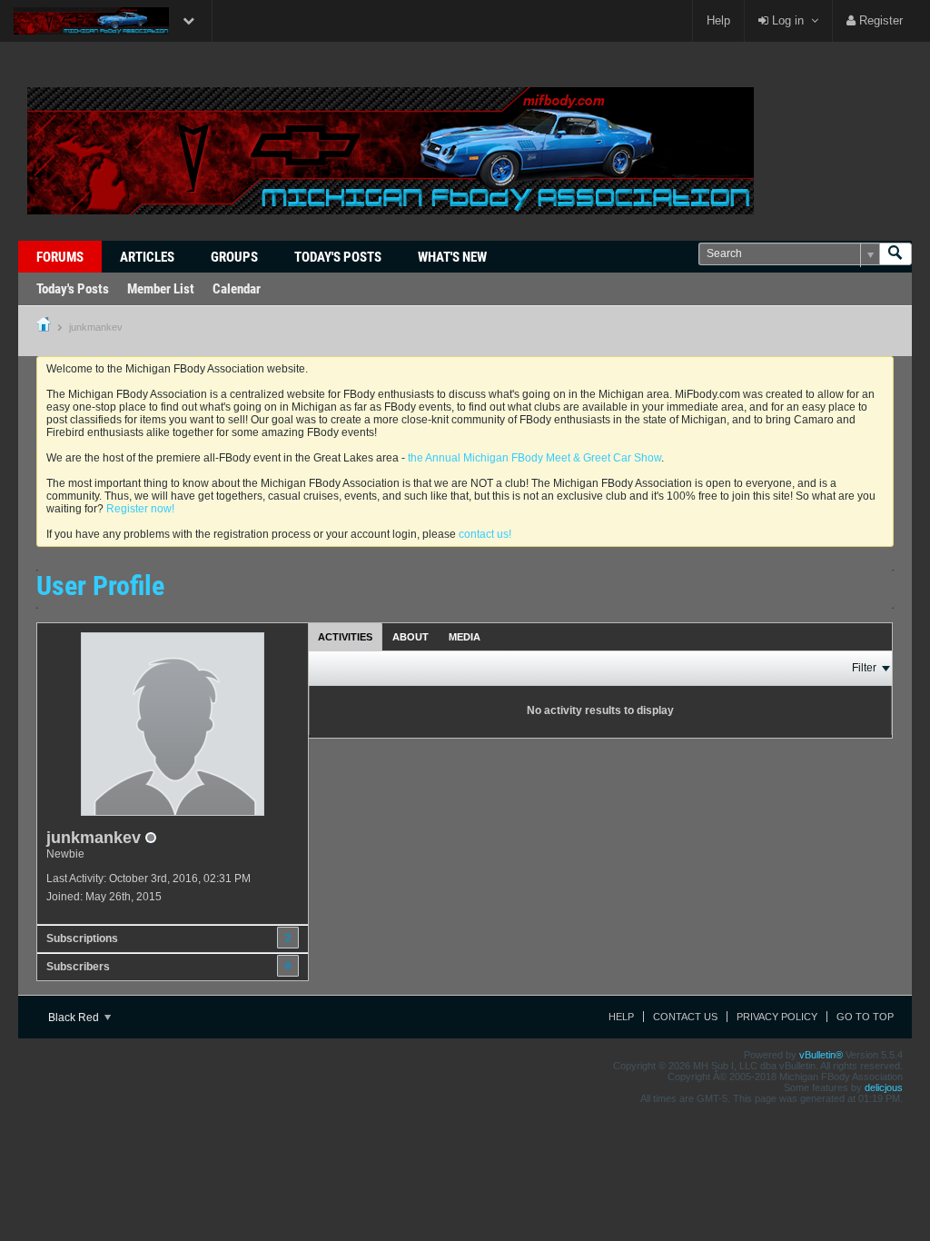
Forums (60, 257)
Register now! (140, 508)
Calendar (237, 289)
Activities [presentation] (345, 636)
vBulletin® (821, 1054)
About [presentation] (410, 636)
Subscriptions (82, 938)
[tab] (345, 636)
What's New (452, 257)
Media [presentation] (464, 636)
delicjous (884, 1087)
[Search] (895, 254)
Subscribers (78, 966)
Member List (160, 289)
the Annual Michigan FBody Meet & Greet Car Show (534, 458)
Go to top (865, 1016)
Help (718, 20)
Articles (147, 257)
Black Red (75, 1017)
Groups (234, 257)
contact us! (485, 534)
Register (879, 20)
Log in (786, 20)
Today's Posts (337, 257)
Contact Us (685, 1016)
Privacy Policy (777, 1016)
